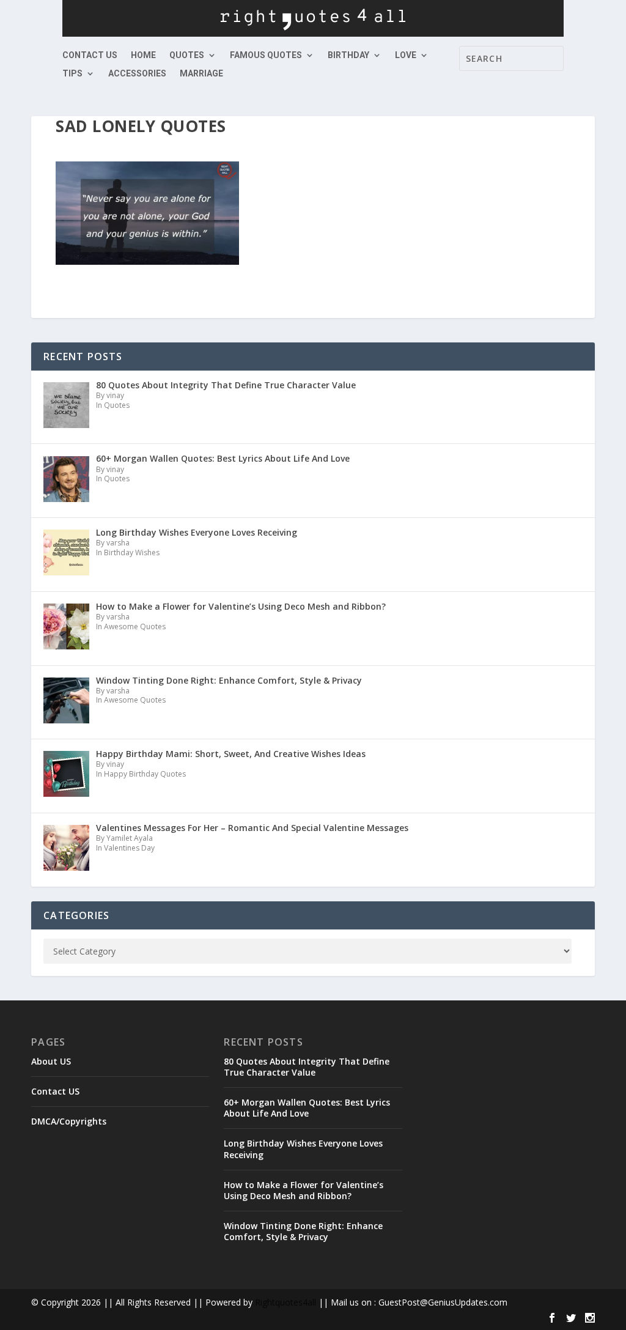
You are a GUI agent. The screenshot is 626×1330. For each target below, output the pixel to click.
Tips (72, 73)
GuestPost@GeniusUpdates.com (442, 1302)
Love (405, 55)
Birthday (348, 55)
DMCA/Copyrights (68, 1121)
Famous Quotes (266, 55)
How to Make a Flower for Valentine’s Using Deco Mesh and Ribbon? (303, 1190)
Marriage (201, 73)
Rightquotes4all (285, 1302)
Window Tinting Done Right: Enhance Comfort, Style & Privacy (303, 1231)
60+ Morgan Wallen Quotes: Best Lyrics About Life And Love (307, 1107)
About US (51, 1061)
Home (143, 55)
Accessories (137, 73)
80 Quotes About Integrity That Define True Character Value (306, 1066)
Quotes (186, 55)
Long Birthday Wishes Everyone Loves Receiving (303, 1148)
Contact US (89, 55)
